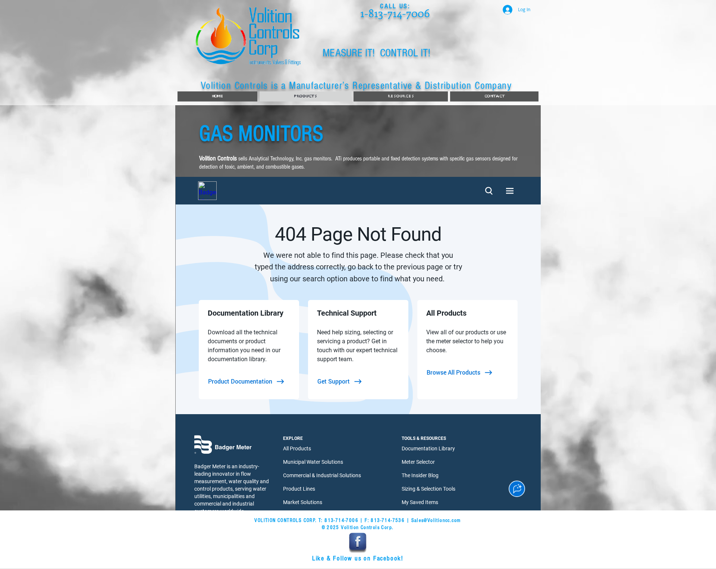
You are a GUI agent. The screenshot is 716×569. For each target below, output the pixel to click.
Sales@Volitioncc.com (436, 520)
